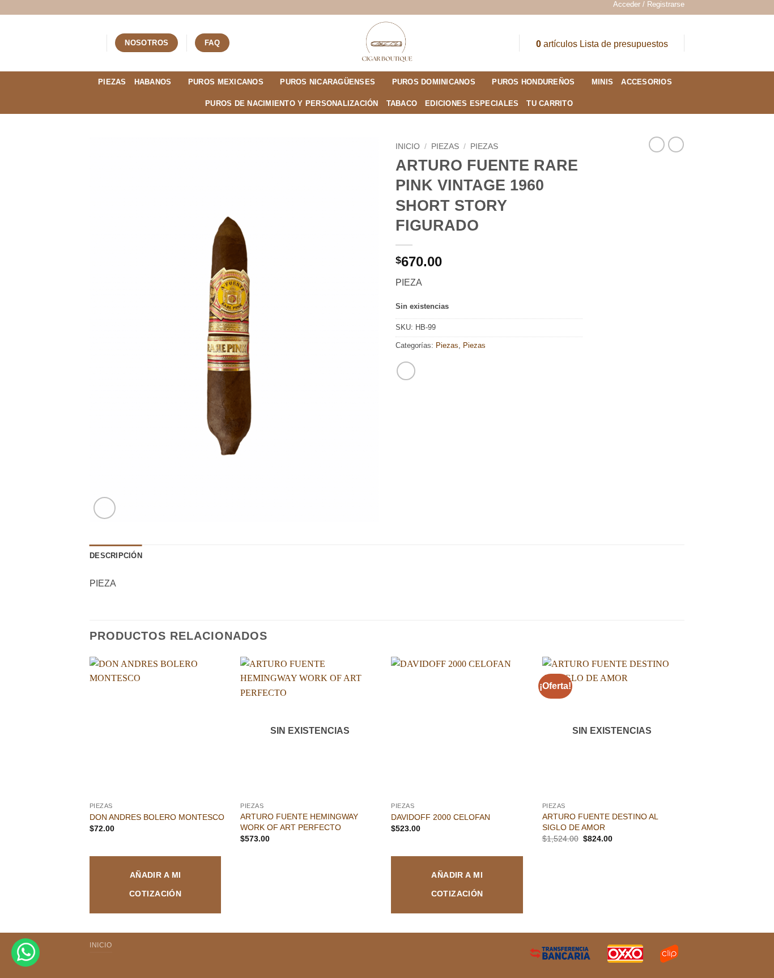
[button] (648, 4)
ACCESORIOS (646, 82)
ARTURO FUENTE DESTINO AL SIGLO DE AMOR (600, 822)
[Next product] (657, 144)
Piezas (112, 82)
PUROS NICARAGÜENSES (327, 82)
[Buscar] (94, 42)
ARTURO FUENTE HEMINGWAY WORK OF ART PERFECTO (299, 822)
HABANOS (153, 82)
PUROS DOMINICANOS (433, 82)
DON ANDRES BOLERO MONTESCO (157, 817)
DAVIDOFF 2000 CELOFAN (440, 817)
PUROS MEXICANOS (225, 82)
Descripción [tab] (116, 555)
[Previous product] (676, 144)
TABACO (402, 103)
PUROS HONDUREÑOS (533, 82)
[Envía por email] (406, 371)
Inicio (407, 146)
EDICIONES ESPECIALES (471, 103)
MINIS (602, 82)
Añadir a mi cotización (155, 884)
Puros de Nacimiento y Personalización (291, 103)
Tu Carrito (549, 103)
